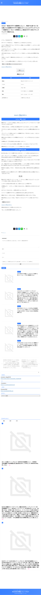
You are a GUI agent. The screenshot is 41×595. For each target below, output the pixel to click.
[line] (22, 36)
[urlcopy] (27, 36)
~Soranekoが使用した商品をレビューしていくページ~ (20, 590)
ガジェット (4, 232)
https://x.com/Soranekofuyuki (8, 384)
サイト (3, 257)
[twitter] (14, 36)
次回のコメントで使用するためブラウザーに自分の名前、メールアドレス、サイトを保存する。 (18, 261)
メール (3, 253)
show (22, 70)
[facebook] (17, 36)
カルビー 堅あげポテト (7, 66)
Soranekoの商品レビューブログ (21, 3)
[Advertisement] (20, 13)
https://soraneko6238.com (7, 391)
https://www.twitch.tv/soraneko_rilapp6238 (11, 378)
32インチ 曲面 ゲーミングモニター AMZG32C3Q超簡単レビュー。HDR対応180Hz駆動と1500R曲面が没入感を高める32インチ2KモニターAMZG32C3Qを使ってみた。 (20, 463)
